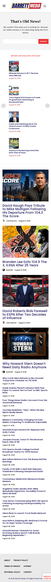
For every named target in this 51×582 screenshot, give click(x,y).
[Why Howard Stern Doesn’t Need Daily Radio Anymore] (25, 343)
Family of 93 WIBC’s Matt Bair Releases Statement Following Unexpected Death (22, 470)
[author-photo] (4, 220)
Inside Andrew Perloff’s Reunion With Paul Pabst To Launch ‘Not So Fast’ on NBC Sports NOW (25, 390)
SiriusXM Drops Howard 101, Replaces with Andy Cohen (23, 430)
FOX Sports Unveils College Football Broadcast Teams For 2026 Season (20, 450)
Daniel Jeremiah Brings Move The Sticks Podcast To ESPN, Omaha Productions (23, 126)
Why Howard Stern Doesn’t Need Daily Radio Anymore (24, 365)
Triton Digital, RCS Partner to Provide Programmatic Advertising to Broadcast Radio (24, 99)
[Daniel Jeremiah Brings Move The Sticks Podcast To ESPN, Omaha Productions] (14, 116)
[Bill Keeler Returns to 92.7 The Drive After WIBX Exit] (14, 66)
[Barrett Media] (26, 6)
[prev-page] (3, 106)
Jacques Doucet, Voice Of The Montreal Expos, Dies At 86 (22, 440)
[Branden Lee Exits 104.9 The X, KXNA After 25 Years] (25, 242)
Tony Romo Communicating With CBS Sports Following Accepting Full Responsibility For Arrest (25, 503)
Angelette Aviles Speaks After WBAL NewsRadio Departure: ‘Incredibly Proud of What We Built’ (24, 491)
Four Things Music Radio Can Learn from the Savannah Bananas (24, 401)
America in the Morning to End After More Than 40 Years (24, 151)
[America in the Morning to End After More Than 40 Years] (14, 143)
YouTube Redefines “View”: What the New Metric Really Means (23, 411)
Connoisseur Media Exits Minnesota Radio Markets (23, 480)
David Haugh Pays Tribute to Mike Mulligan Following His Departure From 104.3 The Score (24, 210)
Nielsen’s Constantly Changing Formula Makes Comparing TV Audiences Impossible (24, 421)
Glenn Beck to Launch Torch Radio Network (24, 513)
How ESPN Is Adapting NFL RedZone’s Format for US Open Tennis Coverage (24, 521)
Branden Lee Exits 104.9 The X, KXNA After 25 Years (24, 264)
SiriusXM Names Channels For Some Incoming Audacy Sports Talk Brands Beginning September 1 (21, 533)
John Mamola (11, 221)
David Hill (9, 270)
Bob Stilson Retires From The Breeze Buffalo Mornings (24, 460)
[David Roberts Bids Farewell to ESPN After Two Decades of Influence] (25, 291)
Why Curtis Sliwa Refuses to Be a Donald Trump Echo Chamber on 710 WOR (22, 379)
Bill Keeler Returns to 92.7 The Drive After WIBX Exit (23, 74)
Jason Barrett (11, 323)
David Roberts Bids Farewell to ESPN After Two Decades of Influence (24, 314)
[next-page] (47, 106)
